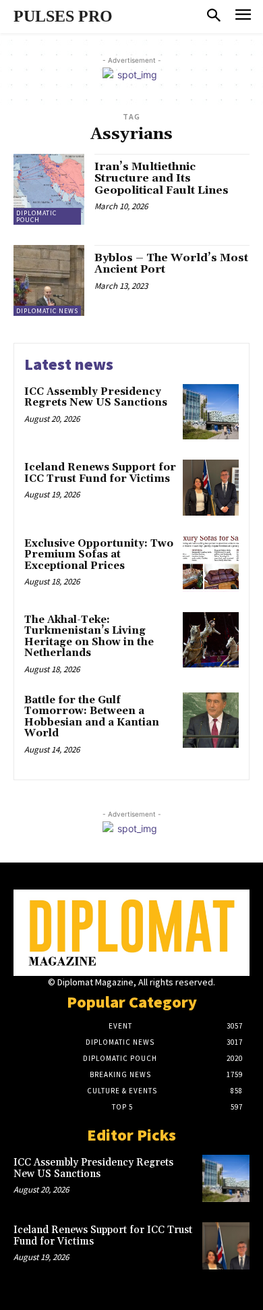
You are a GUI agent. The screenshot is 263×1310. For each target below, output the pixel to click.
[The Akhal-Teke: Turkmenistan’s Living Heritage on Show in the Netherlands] (211, 640)
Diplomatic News (47, 310)
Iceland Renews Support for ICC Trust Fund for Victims (100, 473)
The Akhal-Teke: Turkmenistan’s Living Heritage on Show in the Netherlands (89, 636)
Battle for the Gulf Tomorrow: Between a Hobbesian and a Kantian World (91, 717)
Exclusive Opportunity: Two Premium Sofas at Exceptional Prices (98, 554)
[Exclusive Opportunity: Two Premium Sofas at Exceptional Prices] (211, 564)
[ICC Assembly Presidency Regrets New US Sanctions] (211, 412)
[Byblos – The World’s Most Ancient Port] (48, 280)
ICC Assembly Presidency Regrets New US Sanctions (95, 397)
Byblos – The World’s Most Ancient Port (171, 264)
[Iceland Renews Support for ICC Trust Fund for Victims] (211, 488)
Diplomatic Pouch (36, 216)
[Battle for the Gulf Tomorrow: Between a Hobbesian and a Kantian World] (211, 720)
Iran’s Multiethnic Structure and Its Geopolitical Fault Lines (161, 178)
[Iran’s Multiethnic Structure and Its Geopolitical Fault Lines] (48, 189)
